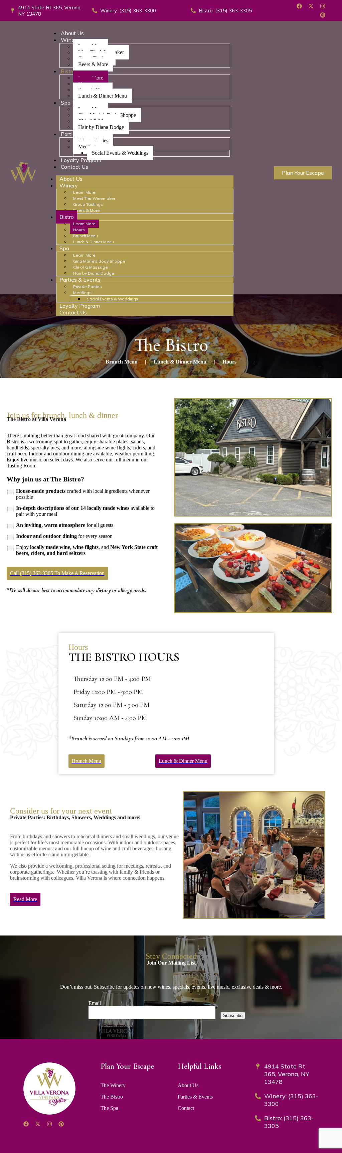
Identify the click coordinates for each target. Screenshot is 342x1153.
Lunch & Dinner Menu (102, 96)
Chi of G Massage (90, 267)
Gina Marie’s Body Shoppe (99, 261)
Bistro (68, 71)
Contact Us (74, 166)
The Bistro (112, 1097)
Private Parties (87, 286)
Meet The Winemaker (94, 198)
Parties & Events (80, 279)
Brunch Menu (85, 235)
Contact (186, 1108)
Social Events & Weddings (120, 153)
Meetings (82, 292)
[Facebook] (299, 6)
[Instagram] (322, 6)
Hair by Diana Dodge (101, 127)
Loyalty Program (81, 160)
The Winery (113, 1085)
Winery (70, 39)
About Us (72, 33)
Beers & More (93, 64)
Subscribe (232, 1015)
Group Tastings (88, 204)
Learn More (84, 192)
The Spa (109, 1108)
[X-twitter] (311, 6)
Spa (65, 102)
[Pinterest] (322, 15)
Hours (79, 229)
